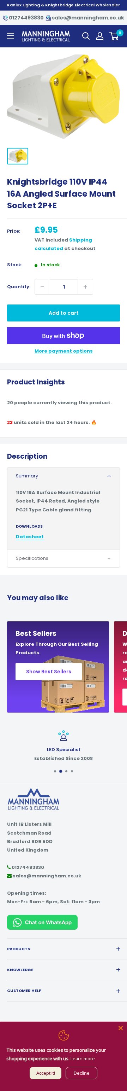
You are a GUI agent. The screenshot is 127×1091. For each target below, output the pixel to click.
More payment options (64, 351)
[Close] (120, 1028)
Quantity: (18, 286)
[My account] (99, 36)
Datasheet (30, 536)
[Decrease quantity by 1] (42, 286)
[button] (63, 476)
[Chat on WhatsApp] (42, 919)
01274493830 (26, 17)
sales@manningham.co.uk (87, 17)
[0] (114, 36)
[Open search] (86, 36)
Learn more (83, 1058)
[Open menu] (10, 36)
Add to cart (64, 313)
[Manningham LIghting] (33, 791)
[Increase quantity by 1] (85, 286)
